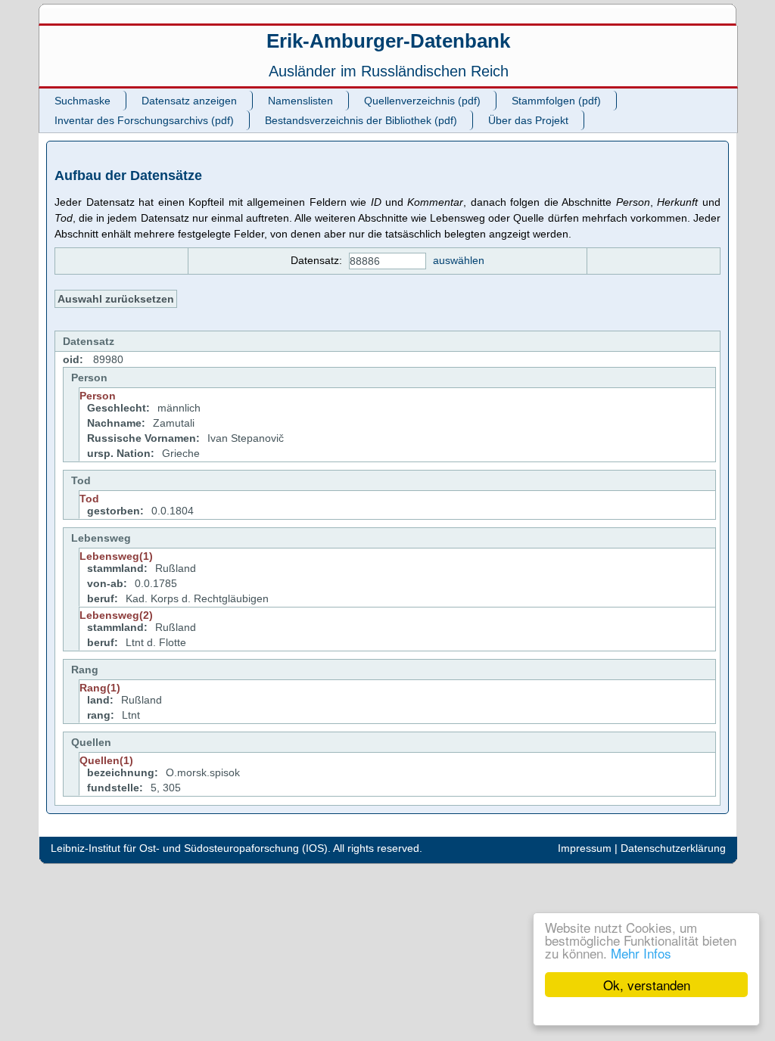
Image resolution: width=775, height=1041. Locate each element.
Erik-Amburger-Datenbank (388, 41)
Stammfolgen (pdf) (556, 101)
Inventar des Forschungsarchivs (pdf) (144, 120)
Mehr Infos (641, 952)
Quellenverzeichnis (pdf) (422, 101)
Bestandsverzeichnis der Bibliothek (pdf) (361, 120)
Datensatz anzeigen (189, 101)
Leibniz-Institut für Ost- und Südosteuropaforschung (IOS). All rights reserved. (236, 848)
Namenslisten (300, 101)
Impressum (585, 848)
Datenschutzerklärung (673, 848)
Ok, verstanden (646, 984)
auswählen (458, 260)
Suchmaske (82, 101)
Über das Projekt (528, 120)
